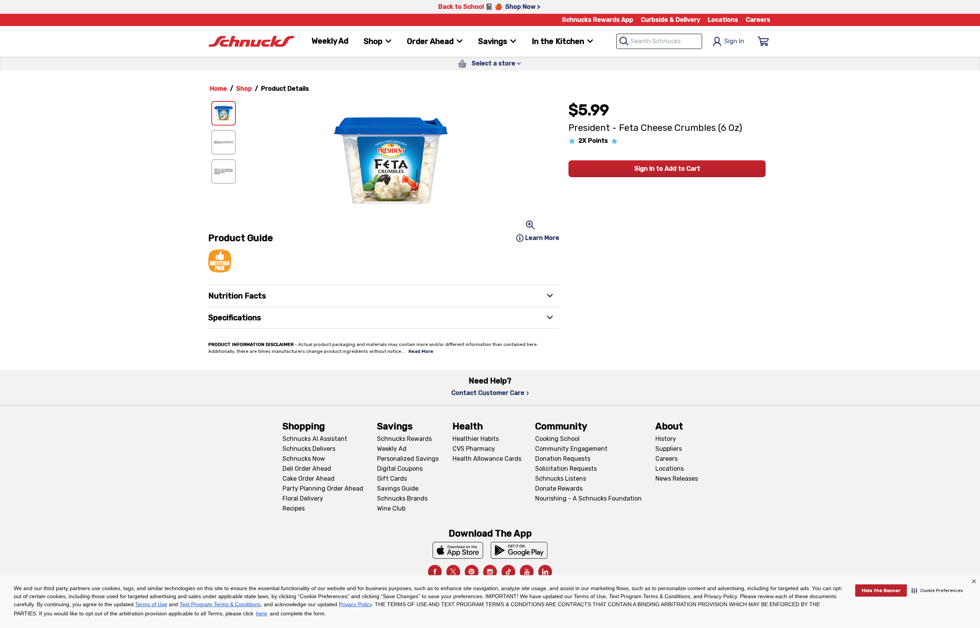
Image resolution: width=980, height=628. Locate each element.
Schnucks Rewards (404, 438)
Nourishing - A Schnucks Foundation (588, 498)
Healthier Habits (475, 438)
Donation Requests (562, 458)
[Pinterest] (472, 572)
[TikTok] (508, 572)
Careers (758, 19)
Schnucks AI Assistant (315, 438)
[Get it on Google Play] (519, 550)
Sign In (734, 41)
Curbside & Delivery (670, 19)
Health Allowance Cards (486, 458)
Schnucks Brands (402, 498)
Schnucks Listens (560, 478)
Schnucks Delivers (309, 448)
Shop (244, 88)
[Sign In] (763, 41)
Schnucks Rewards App (597, 19)
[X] (453, 572)
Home (218, 88)
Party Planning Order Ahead (323, 488)
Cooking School (557, 438)
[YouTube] (527, 572)
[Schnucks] (252, 41)
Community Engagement (571, 448)
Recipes (294, 508)
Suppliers (668, 448)
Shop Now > (522, 6)
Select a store (493, 63)
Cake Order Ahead (309, 478)
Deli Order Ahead (307, 468)
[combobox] (659, 41)
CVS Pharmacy (473, 448)
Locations (723, 19)
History (665, 438)
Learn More (542, 237)
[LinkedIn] (545, 572)
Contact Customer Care (487, 392)
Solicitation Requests (566, 468)
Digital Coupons (400, 468)
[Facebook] (435, 572)
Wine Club (391, 508)
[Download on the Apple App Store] (458, 550)
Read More (420, 351)
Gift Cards (392, 478)
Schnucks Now (304, 458)
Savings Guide (397, 488)
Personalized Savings (408, 458)
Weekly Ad (330, 41)
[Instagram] (490, 572)
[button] (937, 590)
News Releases (676, 478)
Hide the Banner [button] (881, 590)
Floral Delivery (303, 498)
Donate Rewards (559, 488)
